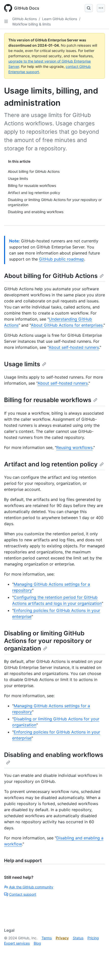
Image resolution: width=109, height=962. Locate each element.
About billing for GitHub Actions (51, 275)
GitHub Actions (24, 19)
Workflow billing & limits (31, 24)
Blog (37, 943)
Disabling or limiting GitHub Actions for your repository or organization (48, 641)
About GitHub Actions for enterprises (67, 325)
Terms (47, 938)
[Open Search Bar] (89, 8)
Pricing (93, 938)
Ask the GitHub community (31, 887)
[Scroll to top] (98, 951)
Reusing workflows (74, 447)
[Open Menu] (101, 8)
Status (78, 938)
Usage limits (22, 364)
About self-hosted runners (74, 347)
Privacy (62, 938)
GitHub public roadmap (61, 259)
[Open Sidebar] (6, 21)
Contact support (22, 894)
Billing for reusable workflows (47, 400)
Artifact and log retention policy (51, 464)
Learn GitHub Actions (59, 19)
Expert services (17, 943)
